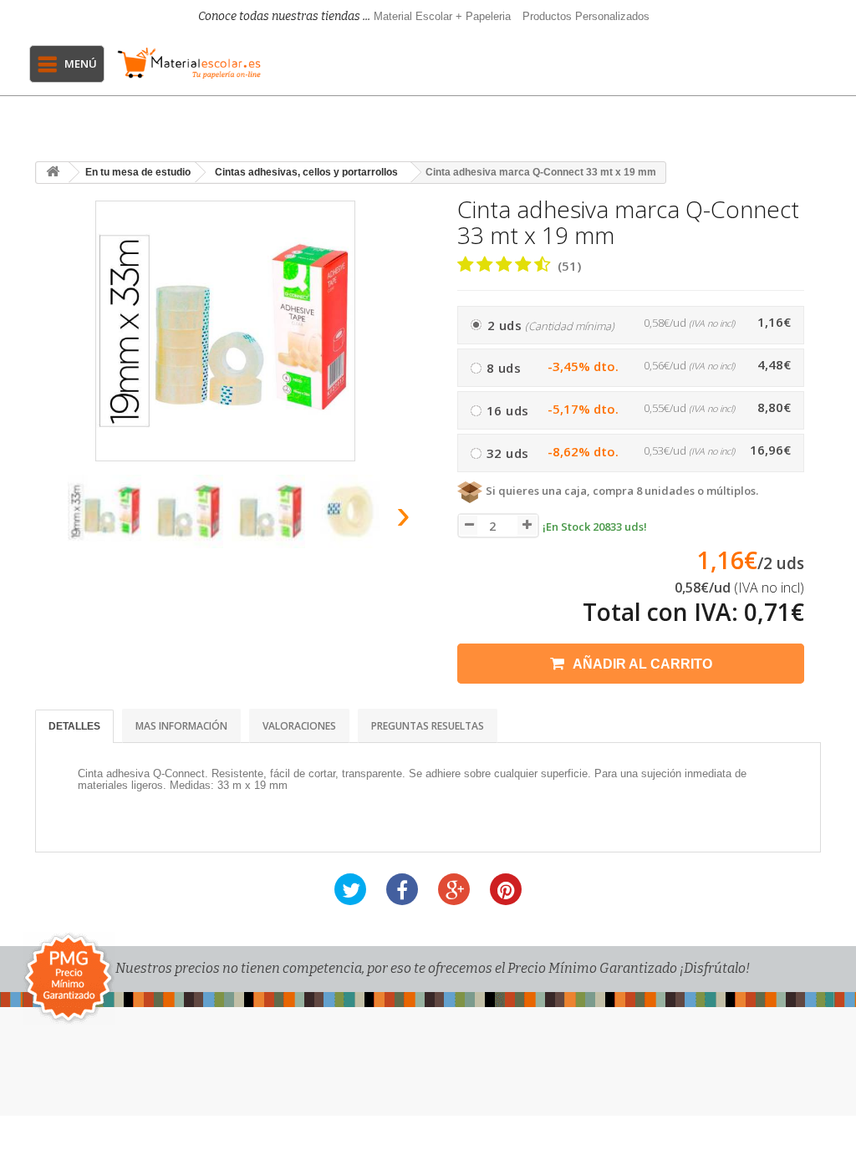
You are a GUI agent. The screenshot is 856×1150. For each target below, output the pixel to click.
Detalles (74, 726)
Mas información (181, 726)
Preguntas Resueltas (427, 726)
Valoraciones (299, 726)
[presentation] (51, 519)
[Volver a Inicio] (53, 172)
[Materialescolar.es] (189, 63)
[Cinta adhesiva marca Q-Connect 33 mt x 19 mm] (104, 511)
